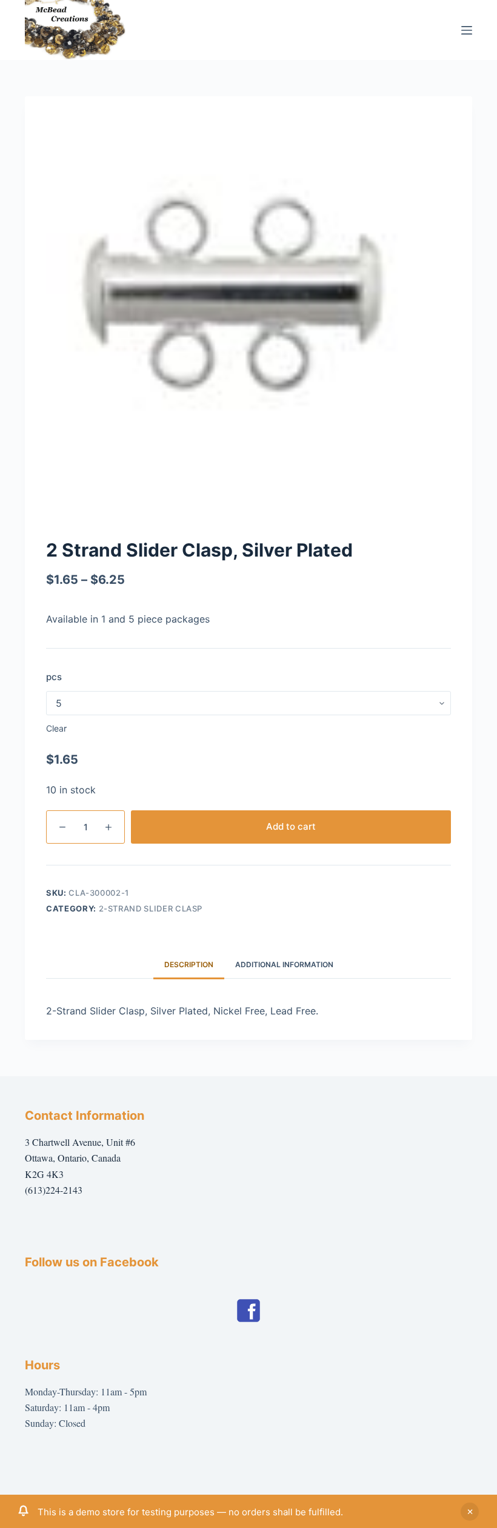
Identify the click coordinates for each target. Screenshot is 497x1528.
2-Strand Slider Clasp (151, 908)
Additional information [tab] (284, 964)
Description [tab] (188, 964)
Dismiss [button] (470, 1512)
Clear (56, 728)
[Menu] (466, 30)
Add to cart (291, 826)
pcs (54, 677)
